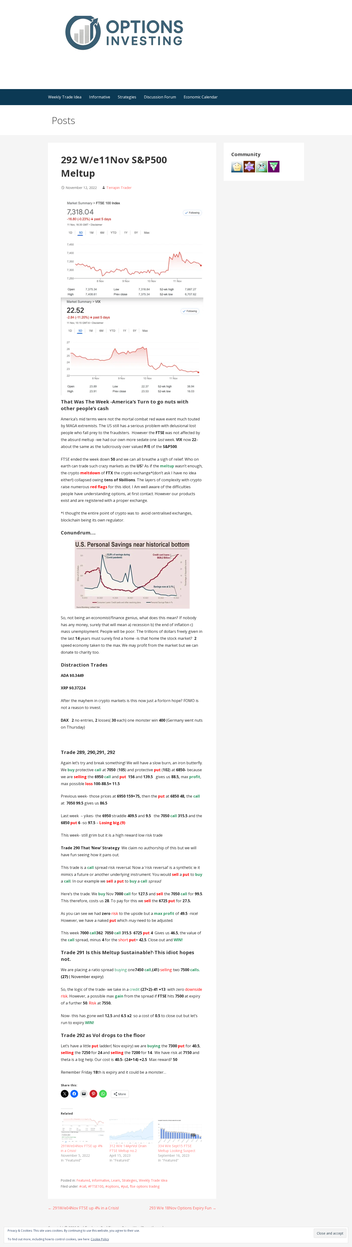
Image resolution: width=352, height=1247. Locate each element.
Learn (115, 1180)
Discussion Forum (160, 97)
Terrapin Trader (118, 187)
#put (124, 1186)
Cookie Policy (100, 1239)
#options (112, 1186)
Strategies (127, 97)
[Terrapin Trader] (273, 166)
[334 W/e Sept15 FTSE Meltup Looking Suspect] (180, 1131)
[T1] (237, 166)
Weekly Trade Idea (64, 97)
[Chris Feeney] (249, 166)
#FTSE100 (95, 1186)
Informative (99, 97)
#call (82, 1186)
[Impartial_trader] (261, 166)
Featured (83, 1180)
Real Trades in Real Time (94, 60)
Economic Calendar (201, 97)
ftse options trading (144, 1186)
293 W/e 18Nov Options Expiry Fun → (182, 1208)
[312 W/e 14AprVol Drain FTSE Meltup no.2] (131, 1131)
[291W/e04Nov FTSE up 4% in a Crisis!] (83, 1131)
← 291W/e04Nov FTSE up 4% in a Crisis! (83, 1208)
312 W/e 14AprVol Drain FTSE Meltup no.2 (128, 1148)
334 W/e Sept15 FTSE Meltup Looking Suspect (176, 1148)
